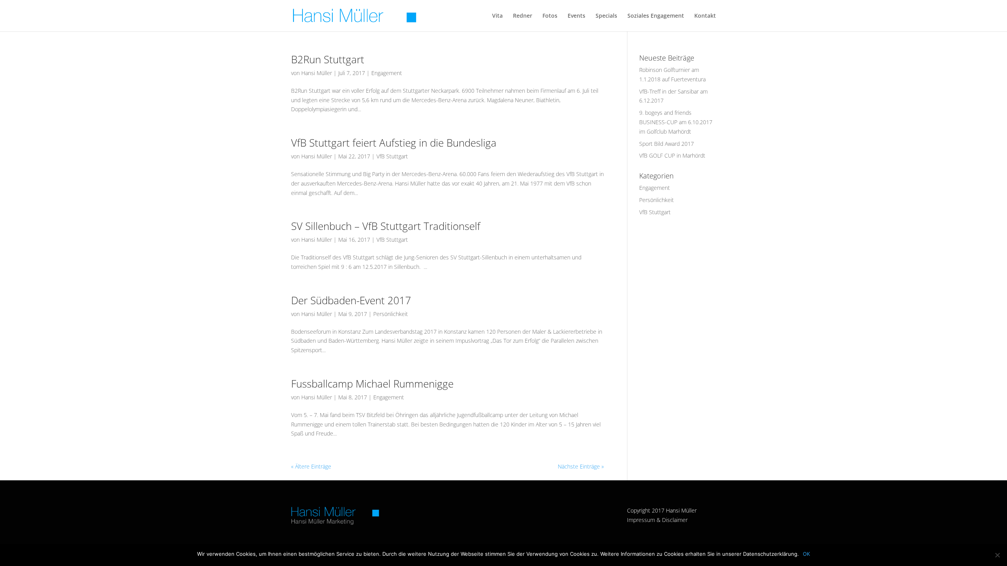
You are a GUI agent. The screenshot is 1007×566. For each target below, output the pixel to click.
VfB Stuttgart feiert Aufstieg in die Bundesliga (393, 143)
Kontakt (705, 16)
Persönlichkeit (390, 314)
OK (806, 554)
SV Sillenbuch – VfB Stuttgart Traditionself (385, 226)
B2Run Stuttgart (327, 59)
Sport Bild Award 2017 (666, 143)
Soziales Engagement (655, 16)
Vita (497, 16)
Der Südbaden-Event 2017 (351, 300)
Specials (606, 16)
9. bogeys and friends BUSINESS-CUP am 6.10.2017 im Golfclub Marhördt (675, 122)
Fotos (549, 16)
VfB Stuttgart (392, 156)
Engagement (386, 73)
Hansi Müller (316, 73)
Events (576, 16)
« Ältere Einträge (311, 466)
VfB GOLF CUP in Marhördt (672, 155)
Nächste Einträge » (581, 466)
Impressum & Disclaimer (657, 520)
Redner (522, 16)
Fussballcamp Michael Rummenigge (372, 384)
